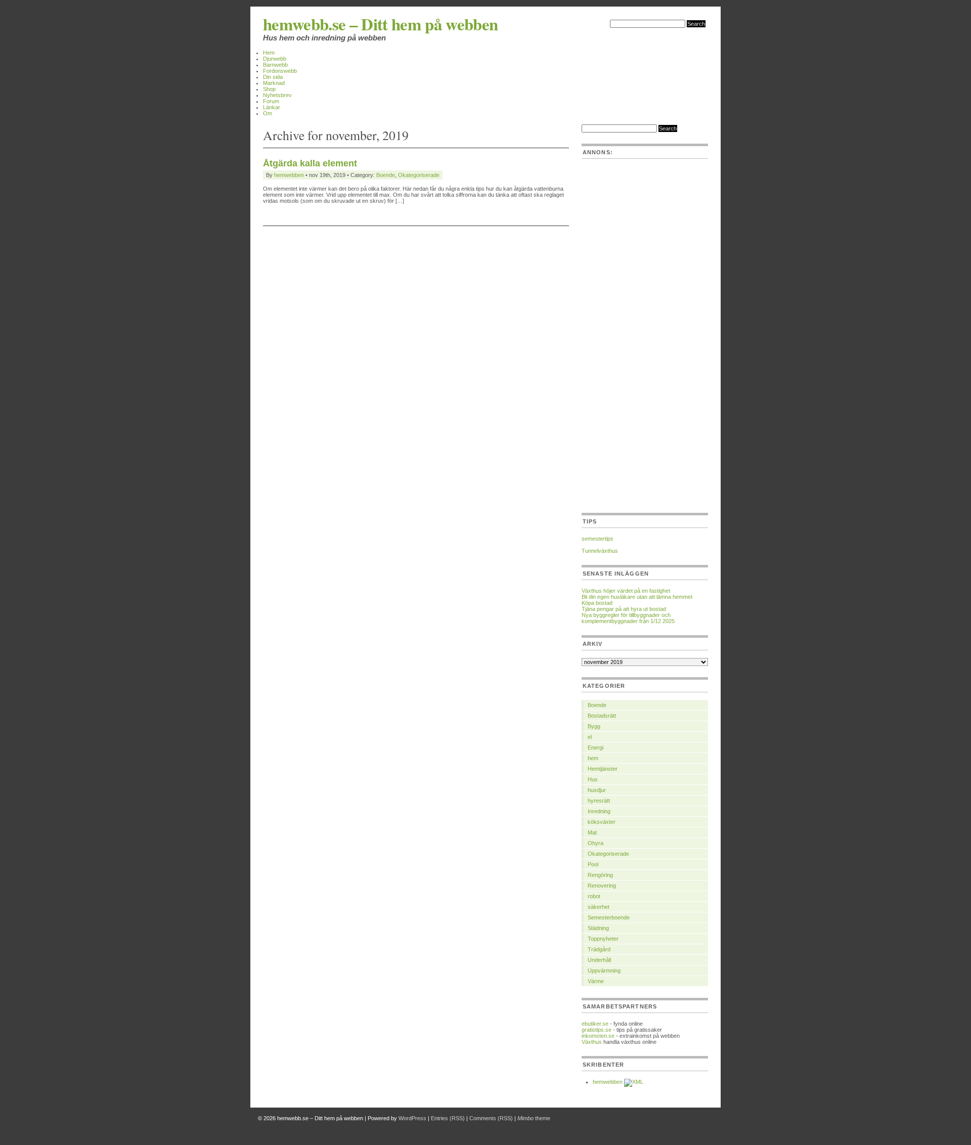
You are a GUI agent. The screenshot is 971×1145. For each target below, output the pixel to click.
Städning (598, 928)
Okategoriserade (418, 175)
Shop (269, 89)
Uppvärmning (604, 970)
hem (593, 758)
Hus (593, 779)
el (590, 737)
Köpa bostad (597, 603)
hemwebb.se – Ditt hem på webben (380, 24)
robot (594, 896)
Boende (385, 175)
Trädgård (599, 949)
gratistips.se (596, 1030)
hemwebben (289, 175)
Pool (593, 864)
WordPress (412, 1118)
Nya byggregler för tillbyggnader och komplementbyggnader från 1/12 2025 (628, 618)
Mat (592, 832)
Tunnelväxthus (600, 551)
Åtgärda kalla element (310, 163)
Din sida (273, 77)
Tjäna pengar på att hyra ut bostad (624, 609)
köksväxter (601, 822)
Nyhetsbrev (277, 95)
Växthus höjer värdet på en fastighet (626, 591)
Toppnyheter (603, 939)
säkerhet (598, 907)
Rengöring (600, 875)
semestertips (597, 539)
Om (267, 113)
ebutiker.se (595, 1024)
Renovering (602, 886)
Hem (269, 53)
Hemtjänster (602, 769)
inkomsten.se (598, 1036)
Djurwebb (274, 59)
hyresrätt (599, 801)
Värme (596, 981)
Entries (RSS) (448, 1118)
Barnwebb (275, 65)
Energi (595, 747)
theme (533, 1118)
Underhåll (599, 960)
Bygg (594, 726)
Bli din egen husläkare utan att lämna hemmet (637, 597)
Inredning (599, 811)
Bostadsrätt (602, 716)
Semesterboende (609, 917)
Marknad (274, 83)
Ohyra (595, 843)
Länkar (271, 107)
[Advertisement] (645, 344)
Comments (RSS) (491, 1118)
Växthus (592, 1042)
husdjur (597, 790)
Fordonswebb (280, 71)
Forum (271, 101)
